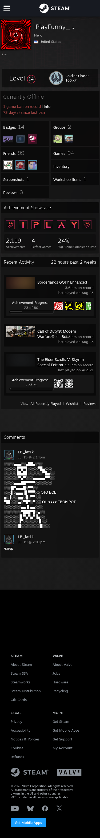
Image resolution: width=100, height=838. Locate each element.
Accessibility (20, 730)
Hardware (60, 682)
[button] (22, 78)
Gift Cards (19, 700)
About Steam (21, 664)
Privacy (16, 721)
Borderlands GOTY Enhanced (62, 282)
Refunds (17, 757)
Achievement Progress (30, 302)
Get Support (62, 739)
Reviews (89, 403)
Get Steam (61, 721)
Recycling (60, 691)
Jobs (56, 673)
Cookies (17, 748)
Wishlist (72, 403)
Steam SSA (19, 673)
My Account (63, 748)
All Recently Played (45, 403)
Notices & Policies (25, 739)
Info (47, 106)
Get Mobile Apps (28, 822)
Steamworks (20, 682)
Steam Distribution (26, 691)
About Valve (62, 664)
